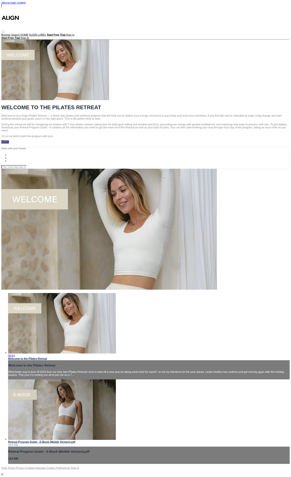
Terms (12, 468)
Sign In (25, 37)
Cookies (30, 468)
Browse (6, 34)
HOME (24, 34)
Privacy (20, 468)
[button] (3, 32)
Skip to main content (13, 2)
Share (5, 141)
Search (15, 34)
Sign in (70, 34)
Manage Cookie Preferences (53, 468)
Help (4, 468)
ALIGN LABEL (37, 34)
